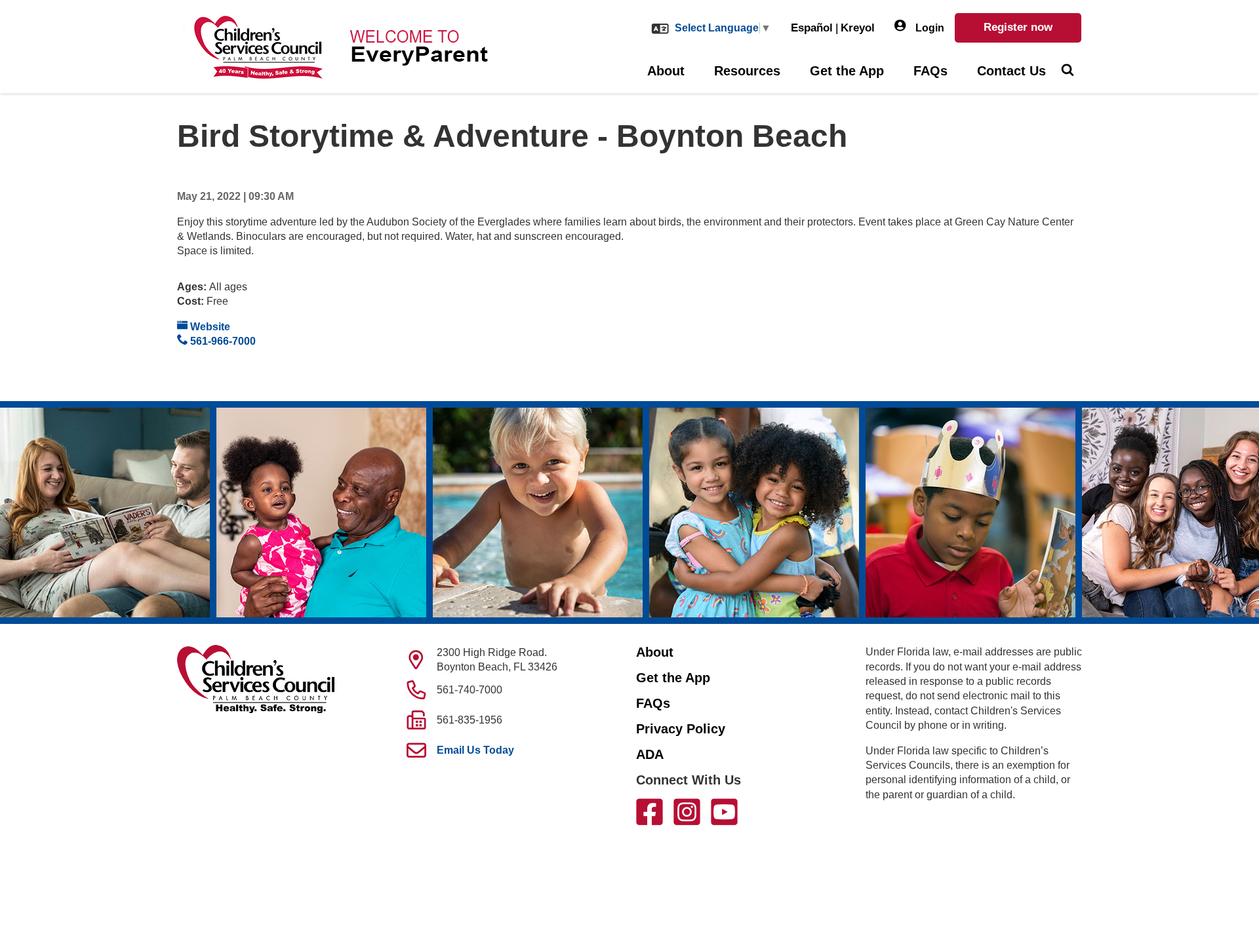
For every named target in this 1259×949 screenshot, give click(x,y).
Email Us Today (475, 750)
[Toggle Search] (1067, 71)
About (666, 71)
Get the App (847, 71)
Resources (747, 71)
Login (928, 27)
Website (209, 326)
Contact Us (1011, 71)
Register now (1018, 27)
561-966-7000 (222, 341)
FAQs (930, 71)
